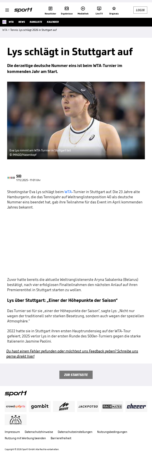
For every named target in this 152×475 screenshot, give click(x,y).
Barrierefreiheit (61, 438)
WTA (68, 191)
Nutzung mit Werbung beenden (25, 438)
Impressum (12, 432)
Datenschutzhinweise (39, 432)
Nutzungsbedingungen (112, 432)
